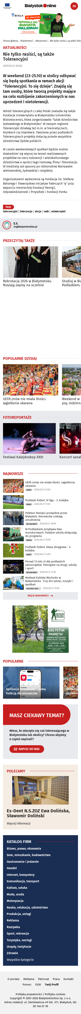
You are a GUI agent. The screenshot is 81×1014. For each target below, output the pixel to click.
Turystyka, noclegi (19, 940)
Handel (12, 868)
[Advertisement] (40, 321)
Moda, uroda (15, 894)
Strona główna (10, 41)
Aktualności (41, 41)
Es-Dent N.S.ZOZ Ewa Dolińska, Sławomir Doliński (38, 813)
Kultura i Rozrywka (33, 589)
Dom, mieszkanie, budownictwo (28, 855)
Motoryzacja (15, 901)
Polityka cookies (55, 994)
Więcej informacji (19, 823)
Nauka (29, 540)
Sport (28, 490)
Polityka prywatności (29, 994)
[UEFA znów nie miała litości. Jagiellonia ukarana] (30, 380)
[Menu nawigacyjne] (74, 6)
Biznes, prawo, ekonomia (24, 848)
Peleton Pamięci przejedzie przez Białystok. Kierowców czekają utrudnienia (46, 516)
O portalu (14, 979)
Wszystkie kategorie (20, 960)
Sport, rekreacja (18, 933)
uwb (46, 211)
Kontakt (68, 979)
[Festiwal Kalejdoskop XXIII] (29, 438)
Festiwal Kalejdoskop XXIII (23, 457)
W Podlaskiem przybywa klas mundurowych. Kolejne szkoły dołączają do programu (51, 532)
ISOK (38, 984)
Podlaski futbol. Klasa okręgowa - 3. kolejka (48, 548)
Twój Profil (52, 984)
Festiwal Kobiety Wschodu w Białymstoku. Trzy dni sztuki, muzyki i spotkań (49, 581)
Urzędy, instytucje (19, 946)
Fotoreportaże (17, 417)
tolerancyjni (10, 211)
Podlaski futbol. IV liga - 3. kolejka (46, 500)
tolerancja (26, 211)
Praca (56, 979)
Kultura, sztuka (17, 888)
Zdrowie (12, 953)
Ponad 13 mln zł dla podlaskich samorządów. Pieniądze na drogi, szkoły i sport (51, 565)
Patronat (43, 979)
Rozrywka (13, 927)
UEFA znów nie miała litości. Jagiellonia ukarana (24, 401)
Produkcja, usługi (19, 914)
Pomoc (27, 984)
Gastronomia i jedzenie (23, 861)
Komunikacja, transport (23, 881)
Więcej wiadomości (38, 595)
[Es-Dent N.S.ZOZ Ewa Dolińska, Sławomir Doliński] (40, 790)
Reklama (13, 920)
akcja (38, 211)
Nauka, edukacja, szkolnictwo (27, 907)
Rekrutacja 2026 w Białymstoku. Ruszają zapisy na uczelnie (27, 283)
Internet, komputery (20, 875)
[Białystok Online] (40, 6)
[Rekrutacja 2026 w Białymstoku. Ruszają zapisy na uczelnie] (30, 262)
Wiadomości (27, 41)
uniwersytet (58, 211)
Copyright (16, 998)
